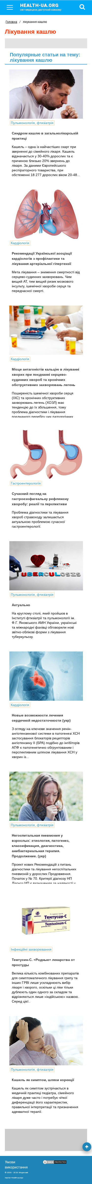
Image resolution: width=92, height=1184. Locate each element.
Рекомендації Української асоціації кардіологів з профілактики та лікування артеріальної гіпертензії (42, 258)
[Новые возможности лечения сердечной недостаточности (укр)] (46, 676)
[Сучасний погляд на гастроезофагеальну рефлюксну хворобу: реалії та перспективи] (46, 454)
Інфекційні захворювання (31, 949)
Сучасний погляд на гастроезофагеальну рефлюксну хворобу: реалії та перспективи (40, 499)
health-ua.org (40, 7)
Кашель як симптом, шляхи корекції (43, 1080)
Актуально (21, 605)
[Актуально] (46, 565)
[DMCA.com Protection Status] (54, 1163)
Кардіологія (20, 243)
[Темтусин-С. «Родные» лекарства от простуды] (46, 920)
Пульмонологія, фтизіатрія (32, 123)
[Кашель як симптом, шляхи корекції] (46, 1040)
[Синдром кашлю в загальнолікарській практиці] (46, 94)
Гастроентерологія (26, 483)
